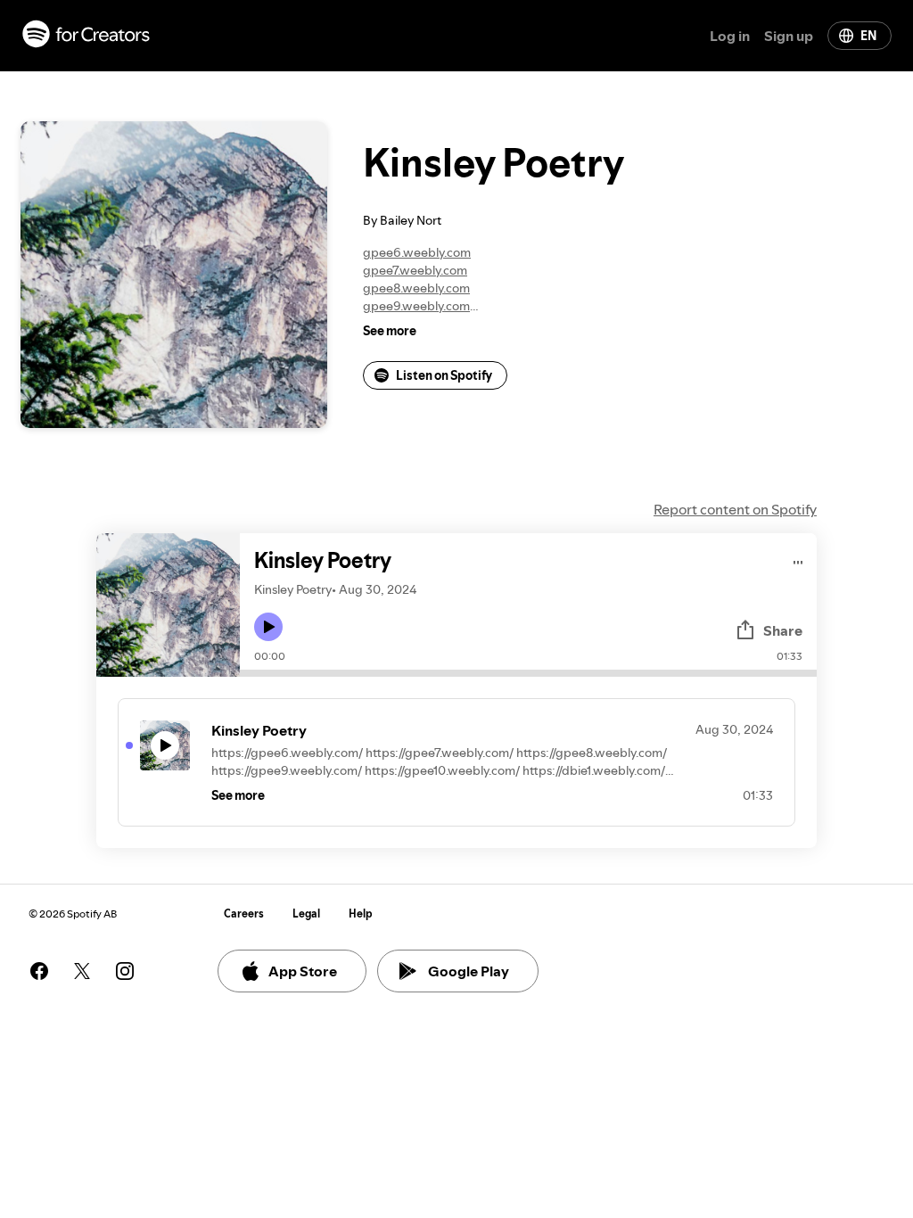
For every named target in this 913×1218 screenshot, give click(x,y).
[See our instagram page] (125, 971)
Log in (730, 35)
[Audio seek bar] (528, 673)
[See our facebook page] (39, 971)
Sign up (788, 35)
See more (389, 331)
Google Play (468, 971)
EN (868, 36)
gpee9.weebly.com (416, 306)
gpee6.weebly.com (417, 252)
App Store (302, 971)
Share (782, 630)
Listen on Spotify (444, 375)
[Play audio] (798, 559)
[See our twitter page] (82, 971)
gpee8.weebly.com (416, 288)
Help (361, 913)
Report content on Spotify (735, 509)
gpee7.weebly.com (415, 270)
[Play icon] (268, 627)
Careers (244, 913)
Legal (306, 913)
